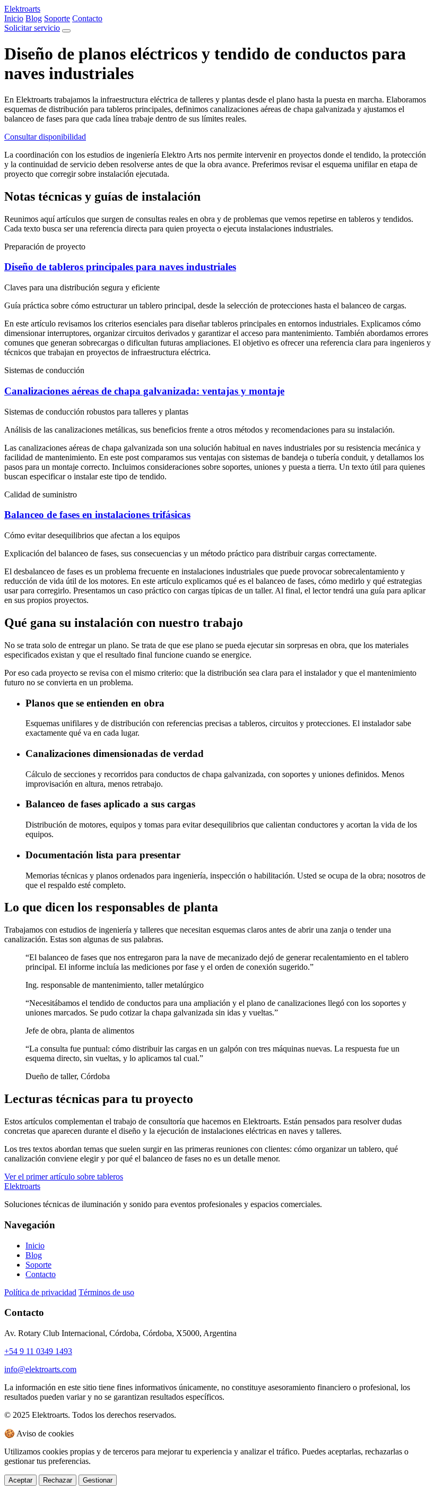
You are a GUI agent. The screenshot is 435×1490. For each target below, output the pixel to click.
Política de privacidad (40, 1292)
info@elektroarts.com (40, 1369)
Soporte (57, 18)
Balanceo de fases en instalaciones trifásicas (97, 514)
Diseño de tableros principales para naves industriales (120, 266)
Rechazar (57, 1480)
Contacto (87, 18)
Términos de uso (106, 1292)
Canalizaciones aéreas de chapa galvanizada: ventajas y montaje (144, 391)
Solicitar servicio (32, 27)
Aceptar (20, 1480)
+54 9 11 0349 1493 (38, 1351)
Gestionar (97, 1480)
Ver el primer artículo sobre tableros (63, 1176)
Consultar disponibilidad (45, 136)
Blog (33, 18)
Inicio (13, 18)
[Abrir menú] (66, 30)
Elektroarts (22, 8)
